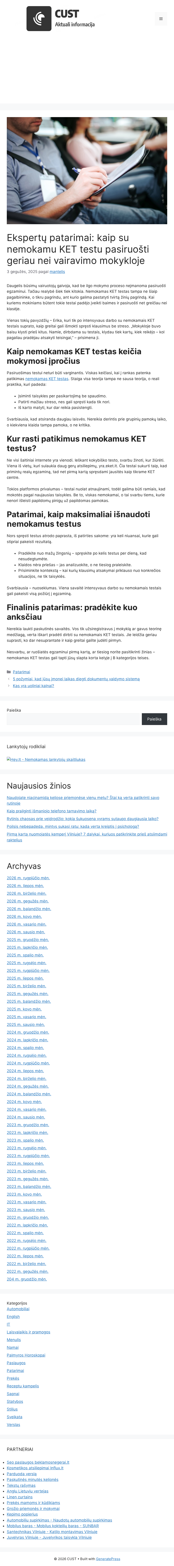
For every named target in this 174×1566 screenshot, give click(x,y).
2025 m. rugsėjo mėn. (26, 963)
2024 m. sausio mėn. (26, 1117)
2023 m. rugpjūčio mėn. (28, 1155)
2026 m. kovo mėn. (24, 916)
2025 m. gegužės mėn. (27, 993)
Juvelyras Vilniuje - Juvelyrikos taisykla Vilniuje (49, 1537)
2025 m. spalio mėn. (25, 955)
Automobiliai (18, 1309)
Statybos (15, 1401)
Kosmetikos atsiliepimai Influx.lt (35, 1468)
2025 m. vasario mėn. (26, 1017)
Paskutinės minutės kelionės (32, 1479)
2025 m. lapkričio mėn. (27, 947)
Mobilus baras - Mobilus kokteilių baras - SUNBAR (53, 1526)
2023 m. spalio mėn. (25, 1140)
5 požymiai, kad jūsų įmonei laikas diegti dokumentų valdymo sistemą (76, 679)
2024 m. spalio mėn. (25, 1047)
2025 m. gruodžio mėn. (28, 939)
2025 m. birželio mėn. (26, 986)
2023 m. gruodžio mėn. (28, 1125)
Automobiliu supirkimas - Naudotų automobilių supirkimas (59, 1520)
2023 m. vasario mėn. (26, 1202)
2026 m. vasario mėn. (26, 924)
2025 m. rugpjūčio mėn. (28, 970)
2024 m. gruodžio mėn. (28, 1032)
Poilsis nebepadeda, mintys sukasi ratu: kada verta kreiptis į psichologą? (73, 826)
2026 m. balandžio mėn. (29, 909)
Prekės (13, 1378)
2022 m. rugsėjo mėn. (26, 1240)
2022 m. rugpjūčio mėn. (28, 1248)
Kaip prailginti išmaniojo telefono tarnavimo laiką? (52, 811)
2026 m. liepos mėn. (25, 885)
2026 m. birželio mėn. (26, 893)
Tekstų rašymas (21, 1485)
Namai (13, 1347)
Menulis (14, 1339)
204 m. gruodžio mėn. (27, 1279)
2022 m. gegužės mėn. (27, 1271)
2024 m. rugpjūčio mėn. (28, 1063)
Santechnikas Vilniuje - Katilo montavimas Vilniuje (52, 1531)
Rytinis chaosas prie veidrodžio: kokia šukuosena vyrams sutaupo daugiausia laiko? (83, 818)
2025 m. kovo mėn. (24, 1009)
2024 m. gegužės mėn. (28, 1086)
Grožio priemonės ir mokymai (33, 1508)
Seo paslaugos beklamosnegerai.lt (38, 1462)
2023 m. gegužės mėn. (28, 1179)
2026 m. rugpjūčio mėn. (28, 878)
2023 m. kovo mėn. (24, 1194)
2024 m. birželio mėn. (26, 1078)
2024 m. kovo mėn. (24, 1101)
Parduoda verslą (22, 1474)
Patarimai (21, 672)
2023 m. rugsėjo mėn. (27, 1148)
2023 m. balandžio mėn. (29, 1186)
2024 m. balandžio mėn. (29, 1094)
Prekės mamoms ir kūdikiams (33, 1502)
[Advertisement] (87, 71)
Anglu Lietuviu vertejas (27, 1491)
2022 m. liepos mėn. (25, 1256)
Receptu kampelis (23, 1386)
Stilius (12, 1409)
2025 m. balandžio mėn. (29, 1001)
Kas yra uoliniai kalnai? (33, 685)
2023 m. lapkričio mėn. (27, 1132)
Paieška (14, 710)
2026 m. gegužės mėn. (28, 901)
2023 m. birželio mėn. (26, 1171)
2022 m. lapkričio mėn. (27, 1225)
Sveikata (14, 1417)
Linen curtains (20, 1497)
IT (8, 1324)
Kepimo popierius (22, 1514)
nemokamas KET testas (46, 378)
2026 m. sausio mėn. (26, 932)
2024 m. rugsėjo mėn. (27, 1055)
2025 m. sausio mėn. (26, 1024)
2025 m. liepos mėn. (25, 978)
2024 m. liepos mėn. (25, 1071)
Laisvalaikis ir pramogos (28, 1332)
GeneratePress (108, 1559)
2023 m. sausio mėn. (26, 1209)
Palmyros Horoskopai (26, 1355)
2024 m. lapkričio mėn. (27, 1040)
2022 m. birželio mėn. (26, 1263)
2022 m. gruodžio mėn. (28, 1217)
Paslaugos (16, 1363)
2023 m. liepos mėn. (25, 1163)
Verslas (13, 1424)
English (13, 1316)
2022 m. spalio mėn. (25, 1233)
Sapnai (13, 1393)
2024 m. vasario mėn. (26, 1109)
